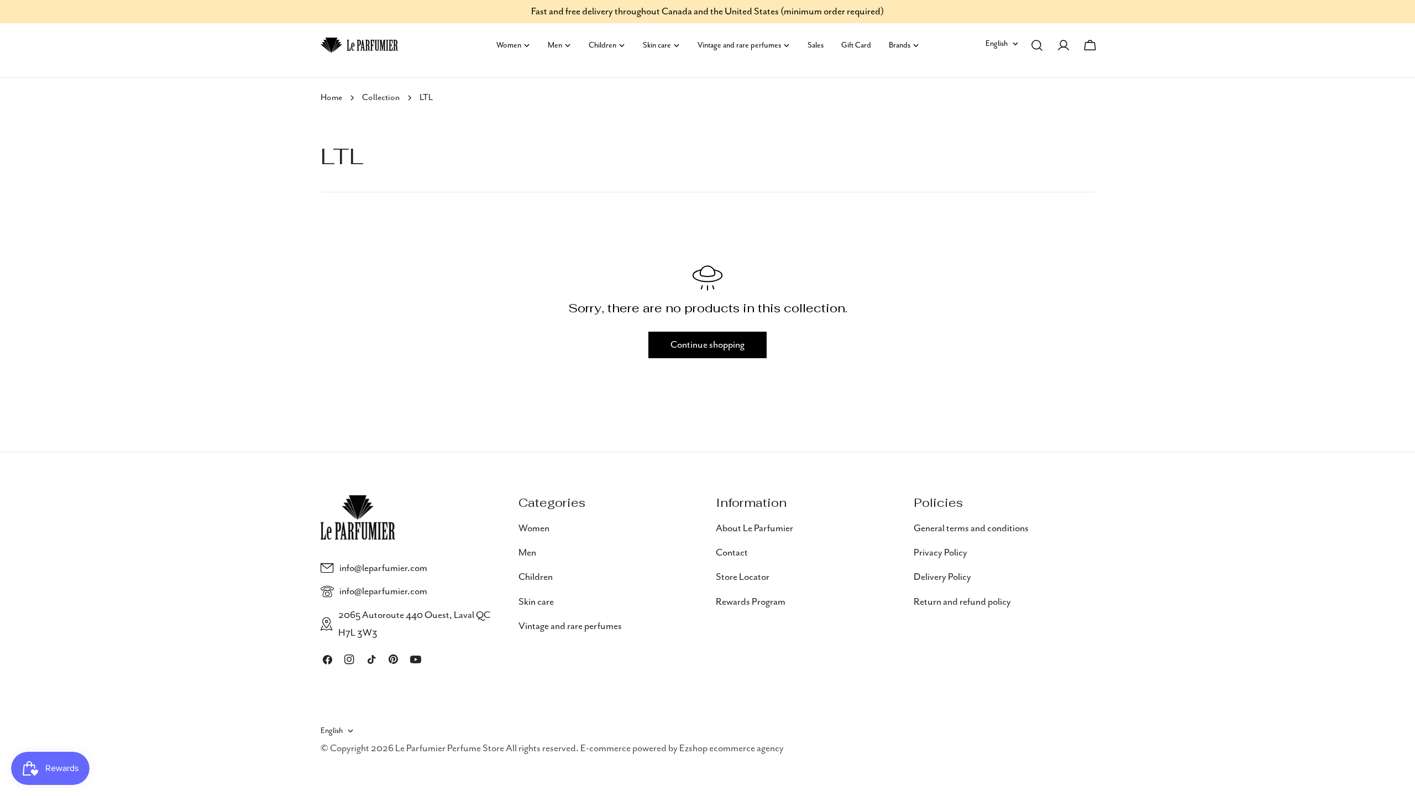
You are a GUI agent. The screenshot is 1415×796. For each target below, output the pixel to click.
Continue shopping (707, 344)
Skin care (536, 602)
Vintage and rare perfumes (570, 626)
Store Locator (742, 577)
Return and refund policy (962, 602)
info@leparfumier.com (383, 568)
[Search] (1037, 45)
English (997, 43)
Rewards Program (750, 602)
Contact (732, 552)
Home (331, 98)
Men (527, 552)
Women (533, 528)
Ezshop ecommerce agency (731, 748)
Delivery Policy (942, 577)
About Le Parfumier (754, 528)
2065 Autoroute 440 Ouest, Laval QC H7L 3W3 (414, 624)
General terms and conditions (971, 528)
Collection (381, 98)
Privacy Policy (940, 552)
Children (535, 577)
